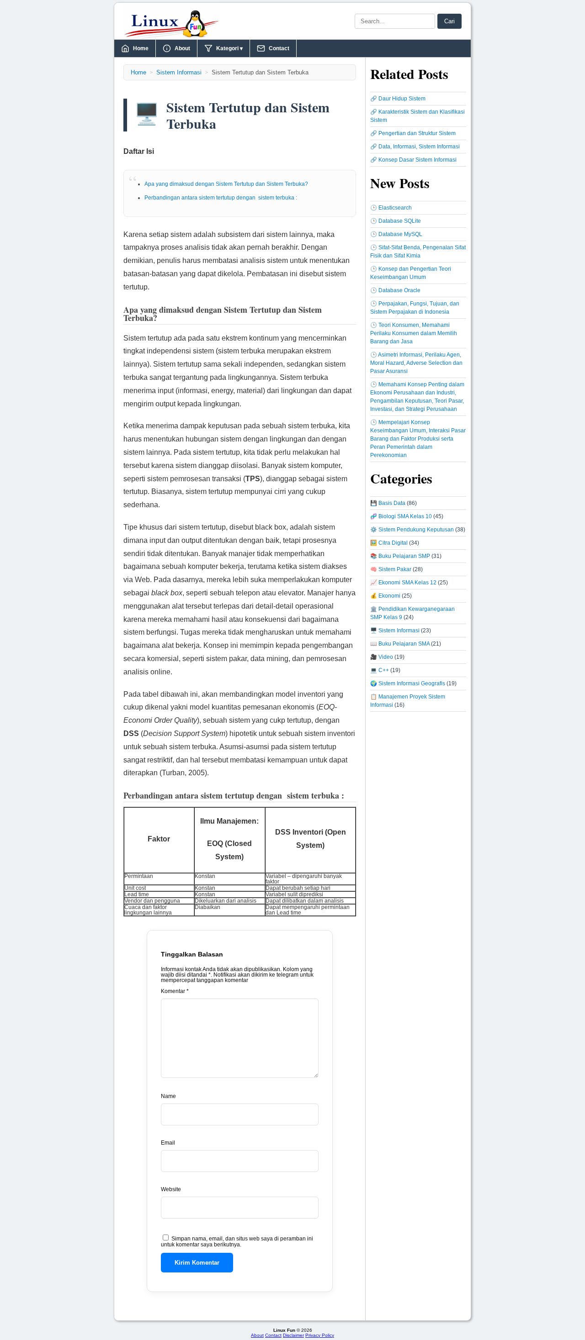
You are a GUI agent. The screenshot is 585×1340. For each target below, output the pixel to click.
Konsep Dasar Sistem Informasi (417, 160)
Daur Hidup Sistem (401, 98)
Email (168, 1143)
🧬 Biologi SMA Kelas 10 (401, 516)
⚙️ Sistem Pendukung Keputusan (412, 529)
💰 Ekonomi (385, 596)
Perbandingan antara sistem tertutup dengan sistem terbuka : (220, 197)
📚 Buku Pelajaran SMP (400, 556)
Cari (449, 21)
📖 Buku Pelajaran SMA (400, 644)
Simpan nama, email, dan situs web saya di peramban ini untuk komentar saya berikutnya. (237, 1241)
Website (171, 1189)
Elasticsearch (395, 208)
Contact (279, 48)
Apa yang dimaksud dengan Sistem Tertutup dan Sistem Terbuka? (226, 184)
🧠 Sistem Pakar (390, 569)
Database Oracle (399, 290)
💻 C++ (379, 670)
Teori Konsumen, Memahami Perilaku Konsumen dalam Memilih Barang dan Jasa (413, 333)
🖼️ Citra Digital (389, 543)
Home (141, 48)
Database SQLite (399, 221)
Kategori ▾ (229, 48)
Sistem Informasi (179, 72)
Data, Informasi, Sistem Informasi (419, 146)
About (182, 48)
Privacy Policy (319, 1335)
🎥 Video (381, 657)
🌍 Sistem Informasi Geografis (407, 683)
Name (168, 1096)
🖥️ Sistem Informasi (395, 630)
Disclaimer (293, 1335)
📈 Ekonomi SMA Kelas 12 (403, 582)
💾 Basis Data (387, 503)
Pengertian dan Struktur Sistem (417, 133)
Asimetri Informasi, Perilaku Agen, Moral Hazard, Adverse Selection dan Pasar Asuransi (416, 363)
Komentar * (175, 991)
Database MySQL (400, 234)
